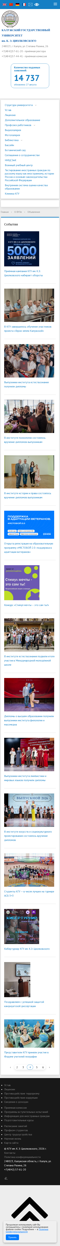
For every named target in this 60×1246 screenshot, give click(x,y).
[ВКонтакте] (6, 1174)
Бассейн (9, 145)
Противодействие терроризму (21, 1093)
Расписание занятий (15, 1126)
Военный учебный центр (19, 165)
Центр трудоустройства (18, 1134)
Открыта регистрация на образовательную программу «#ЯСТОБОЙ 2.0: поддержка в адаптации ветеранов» (28, 547)
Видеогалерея (13, 130)
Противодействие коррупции (21, 1097)
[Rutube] (13, 1174)
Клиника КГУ (12, 193)
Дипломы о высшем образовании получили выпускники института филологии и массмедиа (29, 720)
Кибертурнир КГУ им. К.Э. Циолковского (27, 948)
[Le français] (24, 4)
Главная (5, 211)
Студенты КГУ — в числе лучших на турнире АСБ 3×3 (29, 893)
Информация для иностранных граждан (27, 1116)
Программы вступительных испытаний (26, 1111)
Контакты (9, 1152)
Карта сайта (11, 1142)
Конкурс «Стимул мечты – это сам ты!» (26, 605)
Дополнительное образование (22, 120)
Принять (12, 1237)
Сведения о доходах (16, 1101)
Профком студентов (16, 1130)
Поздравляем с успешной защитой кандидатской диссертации (24, 1004)
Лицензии (9, 1089)
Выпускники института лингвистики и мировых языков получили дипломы (25, 778)
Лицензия (10, 115)
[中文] (11, 4)
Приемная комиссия (15, 1107)
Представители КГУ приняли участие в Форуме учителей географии (26, 1054)
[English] (4, 4)
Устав (8, 110)
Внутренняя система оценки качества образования (26, 186)
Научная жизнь (12, 1138)
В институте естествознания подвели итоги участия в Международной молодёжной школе (29, 660)
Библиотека (11, 140)
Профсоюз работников (18, 125)
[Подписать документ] (6, 1178)
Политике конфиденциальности (27, 1230)
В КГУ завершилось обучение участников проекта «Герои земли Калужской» (28, 328)
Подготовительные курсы (19, 1120)
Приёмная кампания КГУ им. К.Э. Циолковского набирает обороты (23, 273)
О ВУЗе (18, 211)
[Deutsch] (17, 4)
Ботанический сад (15, 150)
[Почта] (30, 4)
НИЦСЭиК (10, 160)
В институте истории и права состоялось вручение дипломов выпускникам (27, 495)
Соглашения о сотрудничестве (22, 155)
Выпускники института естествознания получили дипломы (26, 384)
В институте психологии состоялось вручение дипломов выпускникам (25, 440)
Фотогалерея (12, 135)
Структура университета (19, 105)
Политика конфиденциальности (22, 1157)
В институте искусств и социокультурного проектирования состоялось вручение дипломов (28, 836)
